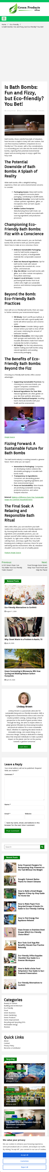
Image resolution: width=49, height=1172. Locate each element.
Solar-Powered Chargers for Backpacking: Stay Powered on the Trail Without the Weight (31, 867)
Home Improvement (11, 1020)
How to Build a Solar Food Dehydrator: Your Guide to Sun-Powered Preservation (31, 971)
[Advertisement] (24, 54)
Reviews (7, 1027)
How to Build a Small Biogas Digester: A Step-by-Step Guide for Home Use (31, 893)
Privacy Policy (9, 1046)
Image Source (10, 437)
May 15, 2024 (23, 111)
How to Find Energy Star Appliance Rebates (28, 919)
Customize (25, 1161)
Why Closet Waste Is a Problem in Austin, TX (23, 639)
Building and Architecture (13, 1006)
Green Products (9, 1017)
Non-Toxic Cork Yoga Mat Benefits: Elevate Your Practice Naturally (31, 945)
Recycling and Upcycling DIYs (14, 1022)
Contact (7, 1043)
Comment (9, 774)
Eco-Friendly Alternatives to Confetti (20, 607)
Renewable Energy (11, 1024)
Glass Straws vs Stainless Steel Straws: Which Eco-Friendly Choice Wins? (31, 932)
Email (7, 814)
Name (8, 804)
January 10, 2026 (13, 1127)
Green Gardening (10, 1015)
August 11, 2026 (11, 611)
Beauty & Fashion (10, 1003)
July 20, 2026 (10, 643)
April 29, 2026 (10, 680)
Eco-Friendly (33, 111)
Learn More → (24, 747)
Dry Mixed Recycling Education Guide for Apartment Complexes (23, 1123)
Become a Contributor (12, 1048)
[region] (24, 1154)
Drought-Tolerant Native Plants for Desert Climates (29, 880)
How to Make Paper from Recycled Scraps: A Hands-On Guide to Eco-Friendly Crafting (31, 906)
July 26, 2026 (12, 1104)
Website (28, 814)
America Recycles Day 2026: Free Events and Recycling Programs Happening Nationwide (23, 1099)
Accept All (24, 1155)
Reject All (24, 1167)
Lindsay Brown (11, 111)
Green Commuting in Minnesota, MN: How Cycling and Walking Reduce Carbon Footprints (22, 673)
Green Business (9, 1013)
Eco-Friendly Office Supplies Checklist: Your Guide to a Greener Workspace (30, 958)
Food (6, 1010)
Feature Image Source (13, 553)
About (6, 1041)
